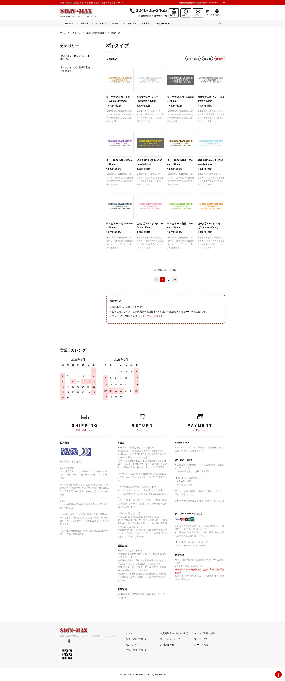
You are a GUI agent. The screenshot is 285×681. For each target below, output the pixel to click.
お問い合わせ (167, 644)
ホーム (63, 32)
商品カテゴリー (163, 23)
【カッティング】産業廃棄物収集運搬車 (88, 32)
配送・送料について (136, 638)
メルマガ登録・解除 (204, 633)
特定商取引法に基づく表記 (174, 633)
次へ (174, 279)
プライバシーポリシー (171, 638)
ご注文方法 (83, 23)
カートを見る (201, 644)
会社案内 (145, 23)
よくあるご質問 (130, 23)
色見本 (115, 23)
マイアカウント (202, 638)
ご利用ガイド (68, 23)
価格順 (207, 58)
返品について (133, 644)
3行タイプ (115, 32)
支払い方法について (136, 649)
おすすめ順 (193, 58)
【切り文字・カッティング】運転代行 (75, 57)
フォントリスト (100, 23)
